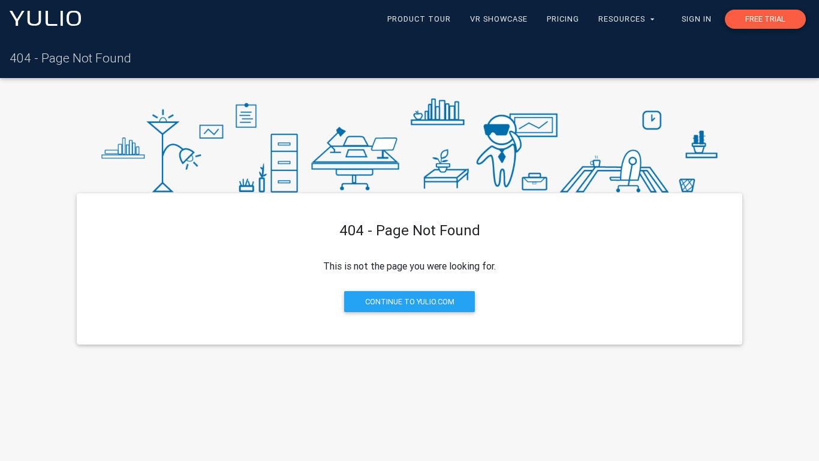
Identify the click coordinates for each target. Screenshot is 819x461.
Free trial (765, 19)
